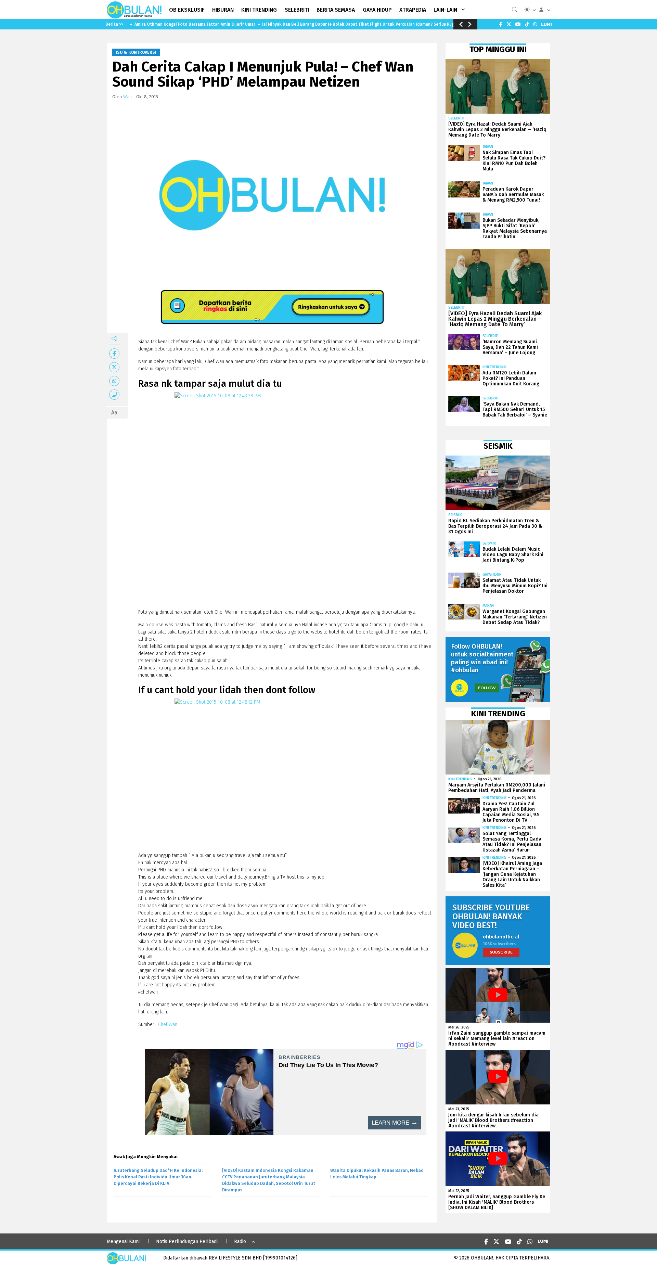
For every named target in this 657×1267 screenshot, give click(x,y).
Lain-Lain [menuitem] (445, 10)
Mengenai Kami (123, 1241)
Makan (488, 605)
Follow (487, 687)
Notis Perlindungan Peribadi (187, 1241)
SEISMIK (455, 515)
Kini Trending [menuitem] (259, 10)
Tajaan (487, 146)
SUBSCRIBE (501, 952)
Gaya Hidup (492, 574)
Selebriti (456, 118)
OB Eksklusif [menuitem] (187, 10)
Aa (114, 412)
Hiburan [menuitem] (223, 10)
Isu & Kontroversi (136, 52)
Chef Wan (167, 1024)
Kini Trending (494, 367)
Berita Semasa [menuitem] (336, 10)
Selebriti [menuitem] (297, 10)
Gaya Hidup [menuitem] (377, 10)
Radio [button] (240, 1241)
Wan (127, 96)
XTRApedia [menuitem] (412, 10)
